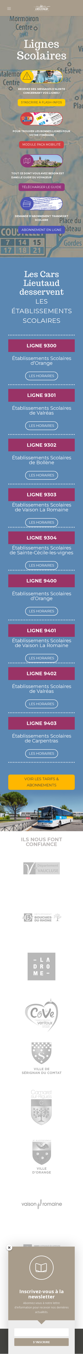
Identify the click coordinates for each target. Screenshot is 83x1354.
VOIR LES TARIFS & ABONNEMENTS (41, 782)
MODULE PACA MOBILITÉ (41, 144)
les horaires (41, 376)
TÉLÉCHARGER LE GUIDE (41, 187)
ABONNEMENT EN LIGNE (41, 230)
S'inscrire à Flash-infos (41, 102)
